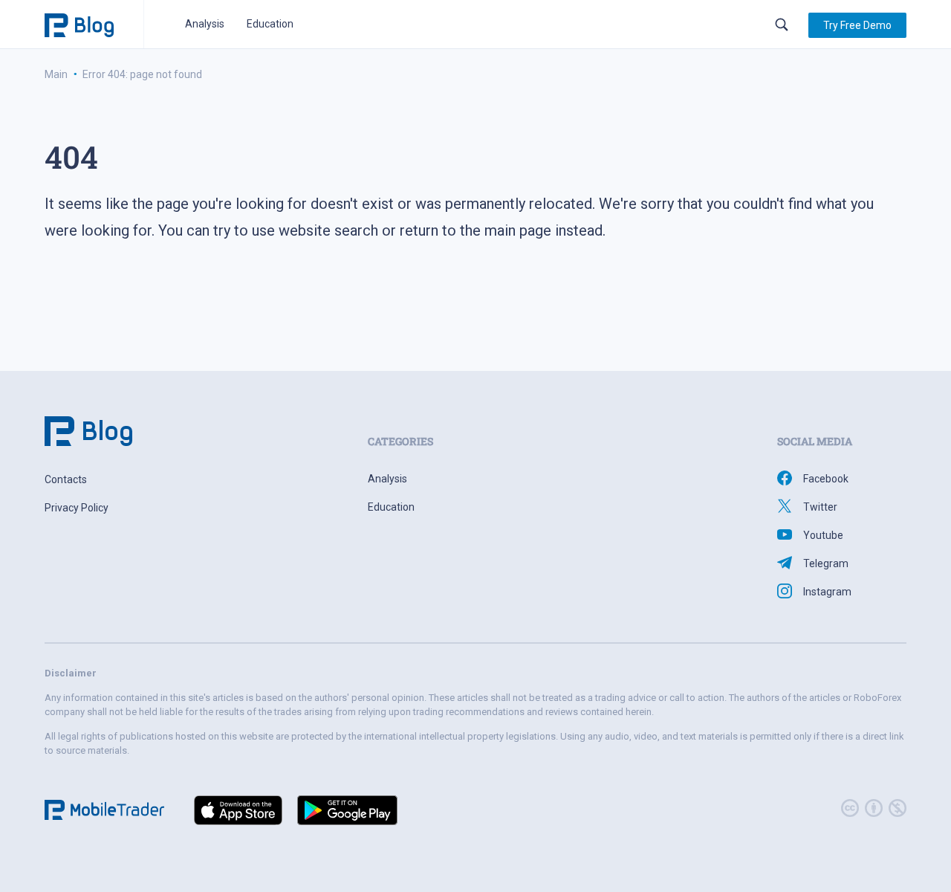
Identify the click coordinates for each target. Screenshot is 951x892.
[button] (857, 25)
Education (270, 24)
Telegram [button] (825, 563)
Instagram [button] (827, 592)
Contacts (66, 479)
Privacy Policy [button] (76, 508)
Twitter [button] (820, 507)
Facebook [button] (825, 479)
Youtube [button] (823, 535)
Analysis (204, 24)
